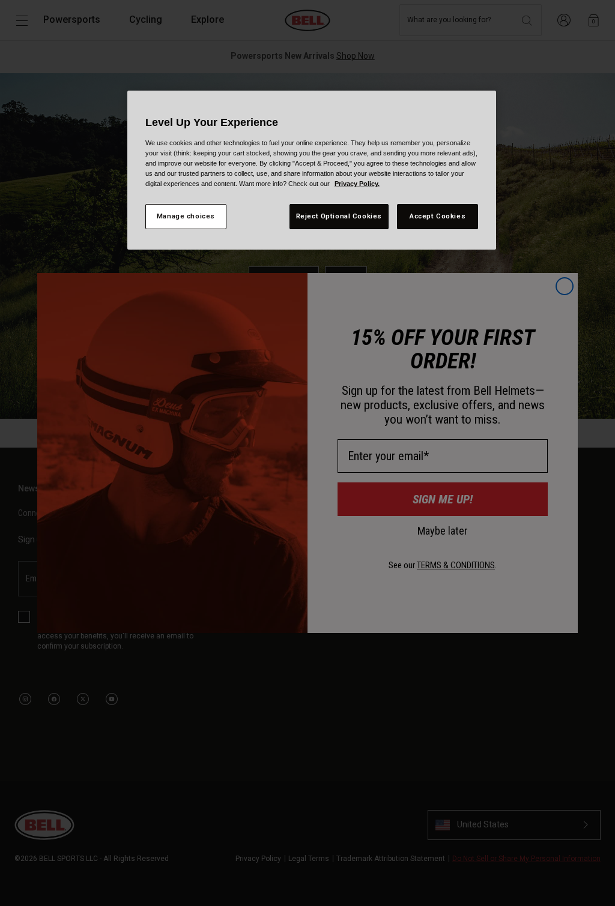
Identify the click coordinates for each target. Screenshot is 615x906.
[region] (311, 170)
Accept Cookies (437, 216)
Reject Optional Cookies (339, 216)
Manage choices (186, 216)
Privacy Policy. (357, 183)
